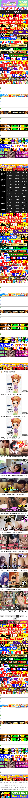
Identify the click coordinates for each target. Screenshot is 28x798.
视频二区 (3, 180)
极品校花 (9, 211)
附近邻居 (9, 184)
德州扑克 (24, 190)
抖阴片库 (3, 203)
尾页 (15, 618)
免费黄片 (24, 202)
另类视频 (24, 181)
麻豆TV (17, 196)
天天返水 (24, 193)
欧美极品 (17, 175)
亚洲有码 (9, 175)
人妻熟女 (9, 181)
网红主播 (17, 172)
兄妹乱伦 (17, 208)
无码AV (3, 197)
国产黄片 (9, 202)
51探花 (24, 196)
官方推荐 (3, 191)
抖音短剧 (9, 196)
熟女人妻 (17, 202)
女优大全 (17, 199)
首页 (2, 616)
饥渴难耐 (17, 184)
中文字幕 (17, 178)
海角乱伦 (17, 205)
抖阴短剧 (17, 211)
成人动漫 (24, 175)
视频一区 (3, 174)
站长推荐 (3, 186)
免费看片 (3, 209)
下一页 (21, 616)
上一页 (7, 616)
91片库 (10, 199)
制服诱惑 (24, 205)
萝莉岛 (24, 199)
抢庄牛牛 (17, 190)
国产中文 (9, 208)
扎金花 (17, 193)
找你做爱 (24, 184)
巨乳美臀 (24, 178)
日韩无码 (24, 211)
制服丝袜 (17, 181)
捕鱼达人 (9, 190)
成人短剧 (24, 208)
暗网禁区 (9, 205)
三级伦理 (9, 178)
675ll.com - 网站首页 (13, 12)
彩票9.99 (9, 193)
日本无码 (24, 172)
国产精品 (9, 172)
